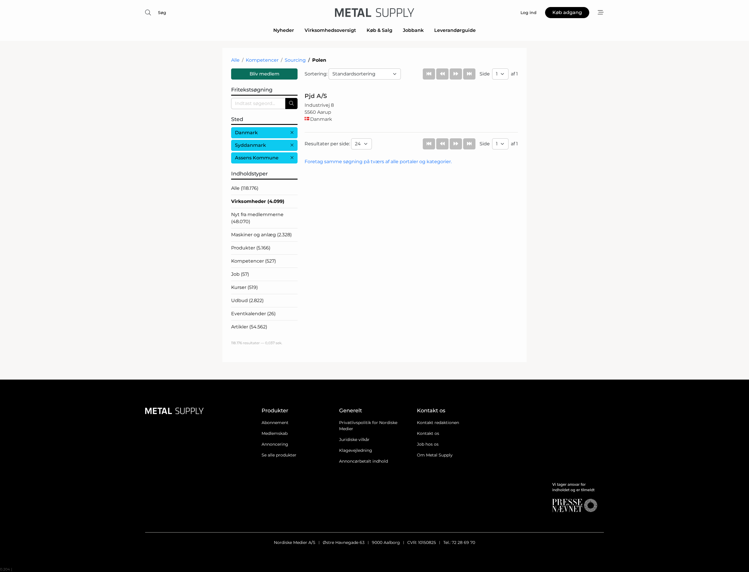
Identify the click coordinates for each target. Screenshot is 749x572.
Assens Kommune (257, 158)
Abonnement (275, 422)
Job (240, 274)
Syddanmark (250, 145)
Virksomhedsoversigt (330, 30)
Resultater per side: (328, 144)
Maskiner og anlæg (261, 234)
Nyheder (283, 30)
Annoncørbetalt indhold (363, 461)
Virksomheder (257, 201)
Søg (162, 12)
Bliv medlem (264, 74)
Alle (235, 60)
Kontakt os (428, 433)
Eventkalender (253, 313)
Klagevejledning (355, 450)
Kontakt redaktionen (438, 422)
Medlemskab (275, 433)
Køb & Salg (379, 30)
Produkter (250, 248)
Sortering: (317, 74)
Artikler (249, 327)
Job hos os (428, 444)
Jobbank (413, 30)
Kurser (244, 287)
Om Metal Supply (435, 455)
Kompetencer (262, 60)
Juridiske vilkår (354, 439)
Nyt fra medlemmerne (257, 218)
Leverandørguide (455, 30)
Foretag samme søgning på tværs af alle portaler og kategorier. (378, 161)
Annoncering (275, 444)
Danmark (246, 132)
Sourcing (295, 60)
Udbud (247, 300)
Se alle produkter (279, 455)
